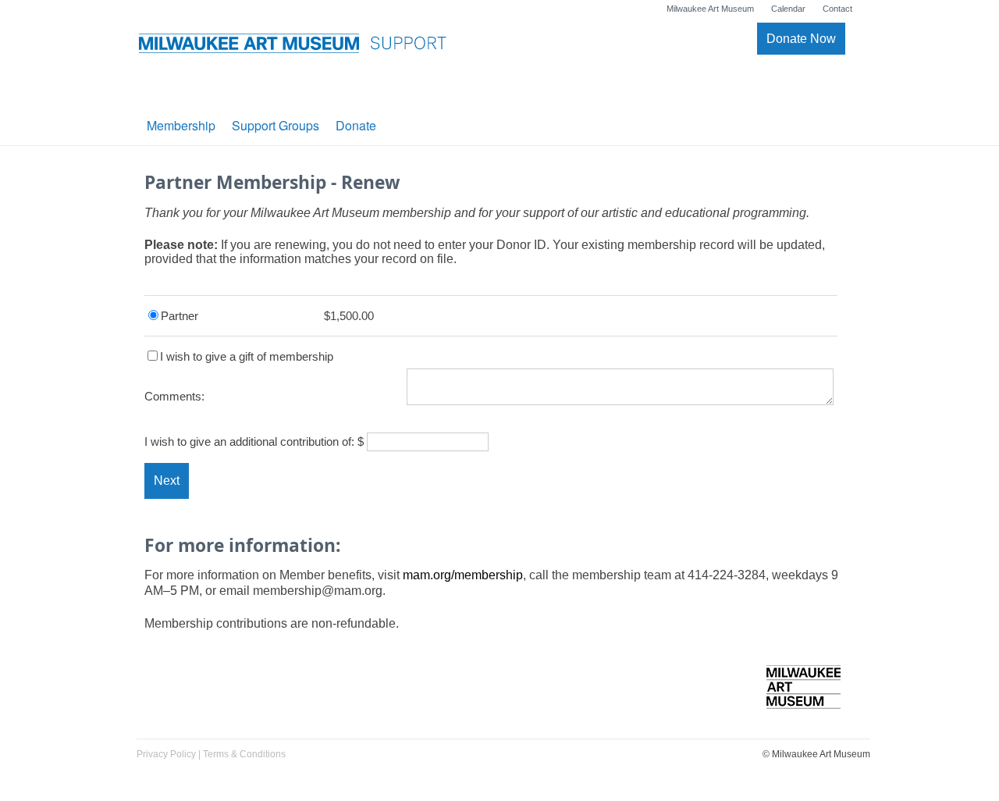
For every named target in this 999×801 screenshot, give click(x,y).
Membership (181, 125)
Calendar (788, 8)
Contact (837, 8)
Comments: (174, 396)
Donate (356, 125)
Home (803, 696)
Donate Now (801, 38)
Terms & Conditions (244, 754)
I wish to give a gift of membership (246, 356)
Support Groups (275, 125)
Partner (179, 315)
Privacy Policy (166, 754)
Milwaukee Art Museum (710, 8)
